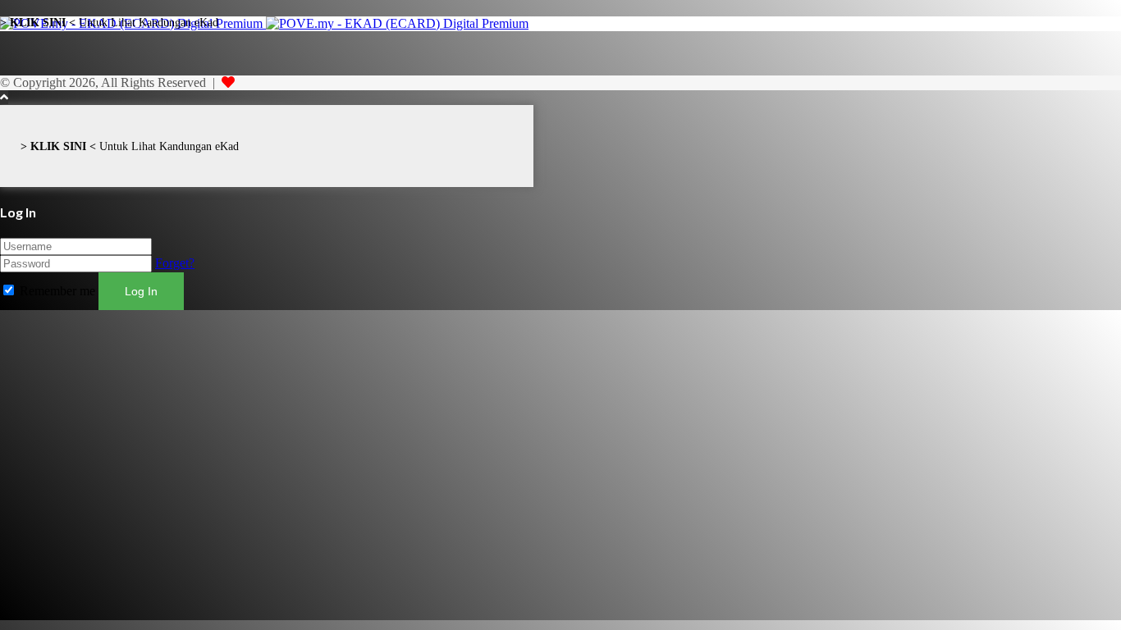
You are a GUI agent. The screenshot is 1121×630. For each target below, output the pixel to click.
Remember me (57, 291)
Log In (141, 291)
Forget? (174, 263)
